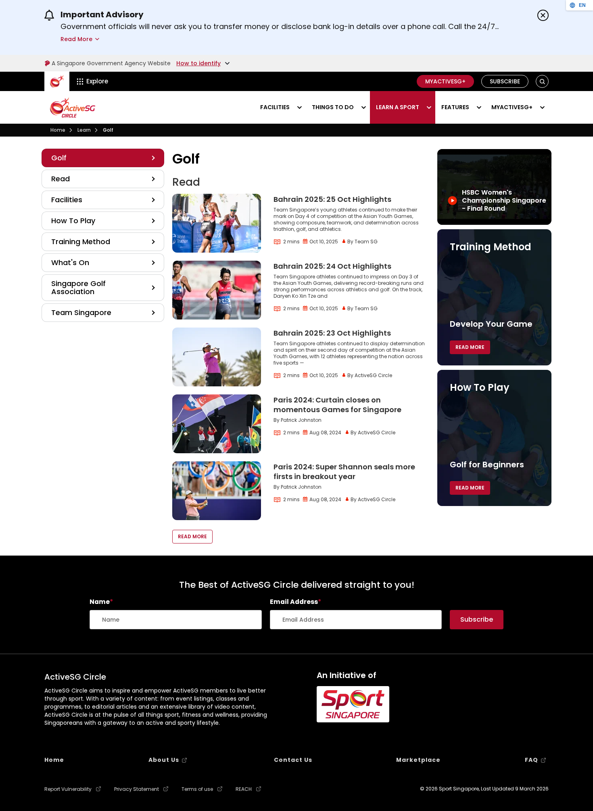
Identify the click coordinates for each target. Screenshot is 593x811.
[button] (542, 81)
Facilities (275, 107)
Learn (84, 130)
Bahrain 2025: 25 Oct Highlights (332, 199)
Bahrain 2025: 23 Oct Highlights (332, 333)
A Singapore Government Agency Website (111, 63)
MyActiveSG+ (445, 81)
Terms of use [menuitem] (197, 789)
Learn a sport (397, 107)
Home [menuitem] (54, 760)
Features (455, 107)
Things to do (333, 107)
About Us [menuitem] (163, 760)
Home (57, 130)
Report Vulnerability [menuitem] (68, 789)
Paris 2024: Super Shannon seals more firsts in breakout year (344, 471)
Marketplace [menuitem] (418, 760)
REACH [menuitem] (244, 789)
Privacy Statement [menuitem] (136, 789)
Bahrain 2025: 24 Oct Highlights (332, 266)
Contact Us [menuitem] (293, 760)
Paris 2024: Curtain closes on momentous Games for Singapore (337, 405)
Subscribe (505, 81)
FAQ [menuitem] (531, 760)
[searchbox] (176, 619)
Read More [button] (192, 536)
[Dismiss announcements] (543, 15)
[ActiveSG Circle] (72, 107)
